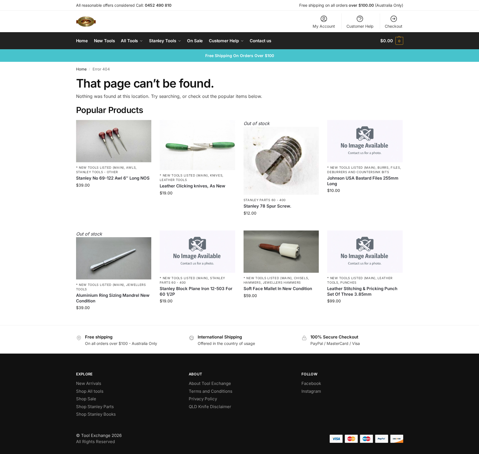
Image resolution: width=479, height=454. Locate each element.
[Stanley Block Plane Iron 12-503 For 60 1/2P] (197, 251)
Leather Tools (173, 180)
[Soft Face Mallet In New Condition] (281, 251)
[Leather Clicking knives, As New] (197, 145)
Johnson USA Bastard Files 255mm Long (362, 180)
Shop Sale (86, 398)
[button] (391, 40)
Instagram (311, 391)
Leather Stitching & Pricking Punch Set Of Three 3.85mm (362, 291)
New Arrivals (88, 383)
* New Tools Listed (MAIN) (100, 168)
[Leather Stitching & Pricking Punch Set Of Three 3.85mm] (365, 251)
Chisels (301, 278)
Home (81, 69)
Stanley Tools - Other (97, 172)
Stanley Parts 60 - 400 (265, 200)
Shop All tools (89, 391)
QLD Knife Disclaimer (210, 406)
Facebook (311, 383)
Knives (216, 175)
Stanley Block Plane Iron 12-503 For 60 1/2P (196, 291)
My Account (324, 26)
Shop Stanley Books (96, 414)
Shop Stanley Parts (95, 406)
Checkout (393, 26)
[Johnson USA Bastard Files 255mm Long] (365, 141)
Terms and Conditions (210, 391)
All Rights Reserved (95, 441)
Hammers (252, 282)
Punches (348, 282)
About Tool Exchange (210, 383)
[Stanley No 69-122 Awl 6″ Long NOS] (114, 141)
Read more (281, 224)
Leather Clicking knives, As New (192, 186)
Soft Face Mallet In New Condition (278, 288)
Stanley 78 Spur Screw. (267, 206)
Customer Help (360, 26)
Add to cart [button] (113, 196)
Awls (131, 168)
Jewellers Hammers (282, 282)
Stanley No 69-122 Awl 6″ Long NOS (113, 178)
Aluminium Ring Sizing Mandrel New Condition (113, 298)
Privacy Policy (203, 398)
